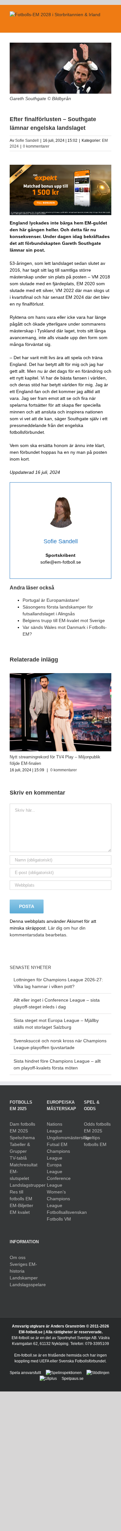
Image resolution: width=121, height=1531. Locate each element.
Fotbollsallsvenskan (60, 1212)
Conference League (59, 1182)
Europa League (54, 1168)
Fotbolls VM (59, 1219)
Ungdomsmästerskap (60, 1137)
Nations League (54, 1127)
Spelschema (22, 1137)
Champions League (58, 1155)
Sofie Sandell (27, 140)
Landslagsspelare (23, 1284)
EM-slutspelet (19, 1175)
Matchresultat (23, 1164)
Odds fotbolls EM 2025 (97, 1127)
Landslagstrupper (23, 1185)
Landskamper (23, 1277)
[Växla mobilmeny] (108, 22)
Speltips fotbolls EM (95, 1141)
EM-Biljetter (21, 1205)
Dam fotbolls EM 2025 (22, 1127)
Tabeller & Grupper (20, 1148)
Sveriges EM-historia (23, 1268)
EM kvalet (20, 1212)
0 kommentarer (36, 146)
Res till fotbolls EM (21, 1195)
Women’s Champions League (58, 1198)
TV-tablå (18, 1158)
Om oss (17, 1257)
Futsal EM (57, 1144)
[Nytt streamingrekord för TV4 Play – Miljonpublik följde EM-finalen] (60, 675)
